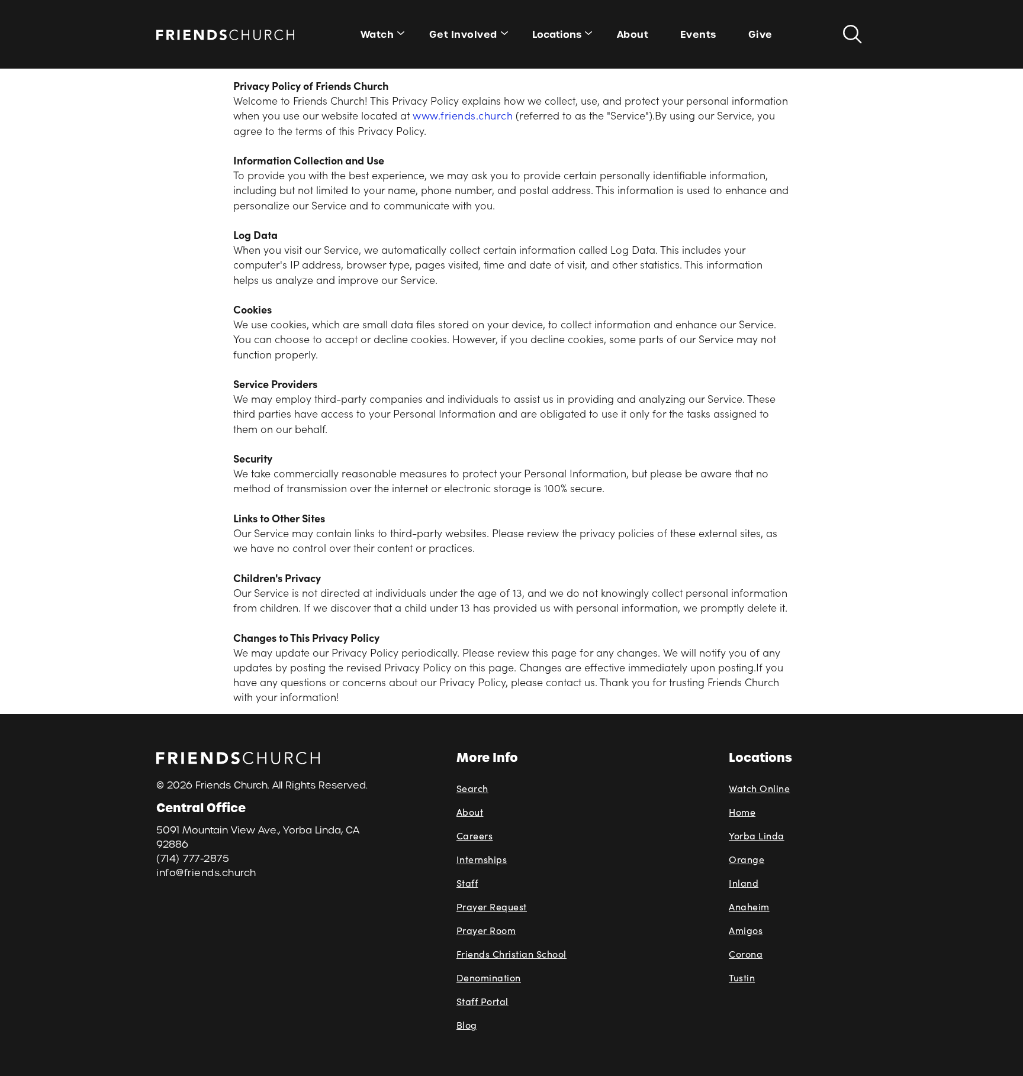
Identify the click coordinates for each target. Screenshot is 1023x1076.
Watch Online (759, 788)
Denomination (488, 977)
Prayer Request (491, 906)
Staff (467, 883)
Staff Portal (482, 1001)
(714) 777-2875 (192, 858)
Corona (746, 954)
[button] (558, 34)
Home (742, 812)
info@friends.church (206, 873)
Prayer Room (486, 930)
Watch (377, 34)
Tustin (742, 977)
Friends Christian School (511, 954)
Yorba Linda (756, 835)
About (633, 34)
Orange (746, 859)
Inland (743, 883)
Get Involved (463, 34)
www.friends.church (463, 115)
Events (698, 34)
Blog (466, 1025)
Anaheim (749, 906)
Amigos (746, 930)
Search (472, 788)
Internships (481, 859)
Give (760, 34)
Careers (474, 835)
